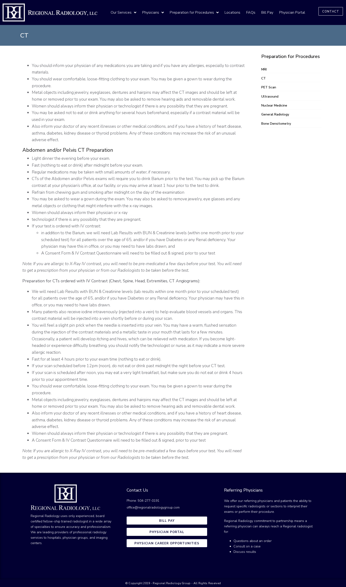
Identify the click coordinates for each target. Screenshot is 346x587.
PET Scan (268, 87)
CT (263, 78)
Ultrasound (269, 96)
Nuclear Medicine (274, 105)
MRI (264, 69)
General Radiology (275, 114)
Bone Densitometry (276, 123)
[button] (330, 11)
